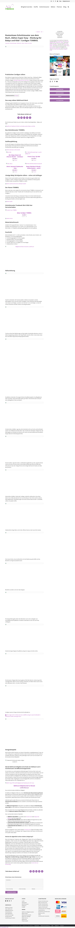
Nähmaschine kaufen (26, 915)
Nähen (23, 43)
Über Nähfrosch (8, 909)
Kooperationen (8, 916)
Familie (66, 43)
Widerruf (56, 925)
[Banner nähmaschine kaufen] (15, 183)
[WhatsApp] (24, 117)
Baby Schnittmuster (42, 902)
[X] (21, 117)
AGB (52, 925)
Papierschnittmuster (43, 907)
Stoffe (62, 42)
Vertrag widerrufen (4, 927)
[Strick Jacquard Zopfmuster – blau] (9, 163)
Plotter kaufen (25, 921)
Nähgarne (24, 905)
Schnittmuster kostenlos (43, 916)
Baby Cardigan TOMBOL (24, 213)
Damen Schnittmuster (43, 901)
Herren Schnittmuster (43, 905)
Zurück (38, 31)
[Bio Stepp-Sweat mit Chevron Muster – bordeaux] (8, 152)
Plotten (51, 45)
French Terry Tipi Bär (34, 156)
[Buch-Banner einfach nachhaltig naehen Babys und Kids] (20, 126)
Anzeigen (16, 95)
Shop (39, 914)
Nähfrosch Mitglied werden (28, 912)
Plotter (59, 48)
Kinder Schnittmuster (43, 904)
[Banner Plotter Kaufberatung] (8, 201)
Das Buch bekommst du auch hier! (21, 80)
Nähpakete (24, 902)
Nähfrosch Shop (8, 907)
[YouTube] (57, 81)
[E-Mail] (30, 117)
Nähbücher (19, 43)
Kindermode (29, 816)
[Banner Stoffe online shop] (12, 149)
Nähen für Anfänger (26, 916)
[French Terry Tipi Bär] (33, 152)
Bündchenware (25, 904)
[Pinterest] (27, 117)
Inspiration (7, 43)
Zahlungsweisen (8, 913)
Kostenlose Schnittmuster (44, 911)
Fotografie (55, 44)
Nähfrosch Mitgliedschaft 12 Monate (24, 785)
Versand (15, 160)
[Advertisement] (37, 20)
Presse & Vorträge (9, 915)
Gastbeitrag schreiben (10, 918)
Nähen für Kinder (28, 43)
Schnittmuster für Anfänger (44, 908)
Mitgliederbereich (9, 910)
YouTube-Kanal (56, 49)
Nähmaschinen (53, 48)
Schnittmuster (27, 829)
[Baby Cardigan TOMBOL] (11, 210)
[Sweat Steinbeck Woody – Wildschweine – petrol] (33, 163)
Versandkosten (8, 912)
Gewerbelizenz (41, 910)
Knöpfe (23, 907)
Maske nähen (25, 913)
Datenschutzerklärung (45, 925)
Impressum (37, 925)
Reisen (51, 44)
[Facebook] (18, 117)
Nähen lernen (25, 918)
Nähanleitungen (13, 43)
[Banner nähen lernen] (9, 218)
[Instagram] (50, 81)
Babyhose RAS (41, 913)
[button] (68, 6)
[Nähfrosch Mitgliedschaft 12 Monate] (19, 783)
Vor (41, 31)
